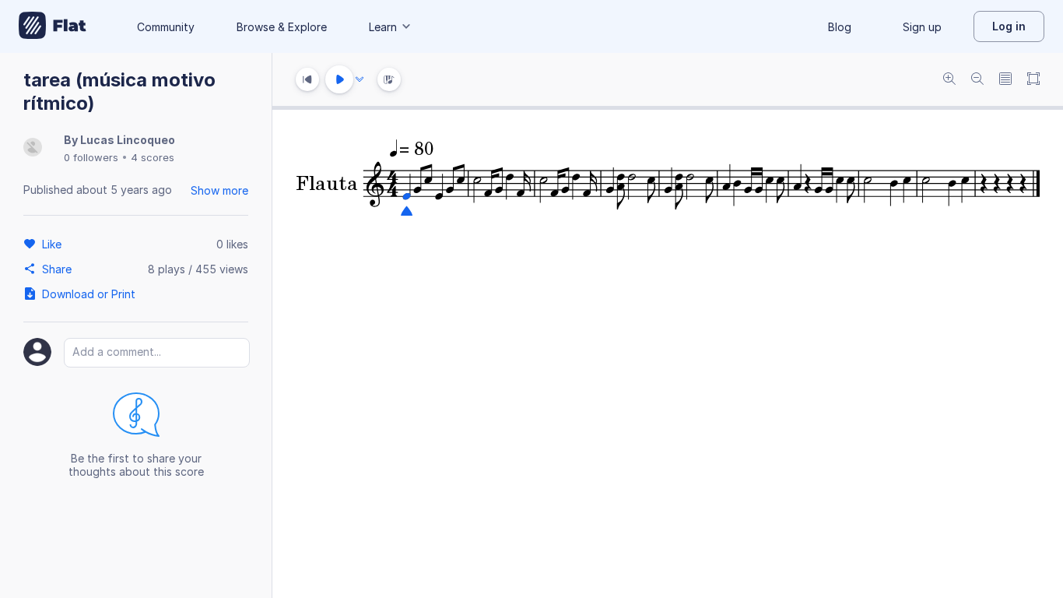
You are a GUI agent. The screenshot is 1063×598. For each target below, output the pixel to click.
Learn (383, 26)
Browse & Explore (282, 26)
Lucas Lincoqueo (127, 139)
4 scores (152, 157)
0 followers (91, 157)
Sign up (922, 26)
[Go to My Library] (52, 26)
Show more (219, 190)
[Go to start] (307, 79)
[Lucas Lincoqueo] (32, 148)
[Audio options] (359, 79)
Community (166, 26)
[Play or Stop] (339, 79)
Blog (839, 26)
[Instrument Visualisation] (389, 79)
